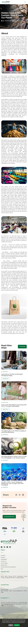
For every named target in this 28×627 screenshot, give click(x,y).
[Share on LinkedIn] (16, 495)
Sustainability (4, 559)
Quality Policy (4, 565)
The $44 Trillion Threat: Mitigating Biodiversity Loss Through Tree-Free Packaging (12, 483)
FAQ (2, 569)
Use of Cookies (4, 563)
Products (3, 557)
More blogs (22, 346)
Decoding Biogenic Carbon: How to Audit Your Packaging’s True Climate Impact (14, 457)
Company (3, 555)
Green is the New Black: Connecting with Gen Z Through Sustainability (14, 405)
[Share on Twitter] (23, 495)
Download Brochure (9, 516)
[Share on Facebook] (20, 495)
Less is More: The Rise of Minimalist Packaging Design (12, 375)
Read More (5, 378)
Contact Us (3, 561)
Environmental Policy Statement (8, 567)
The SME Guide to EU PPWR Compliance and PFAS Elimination (13, 431)
